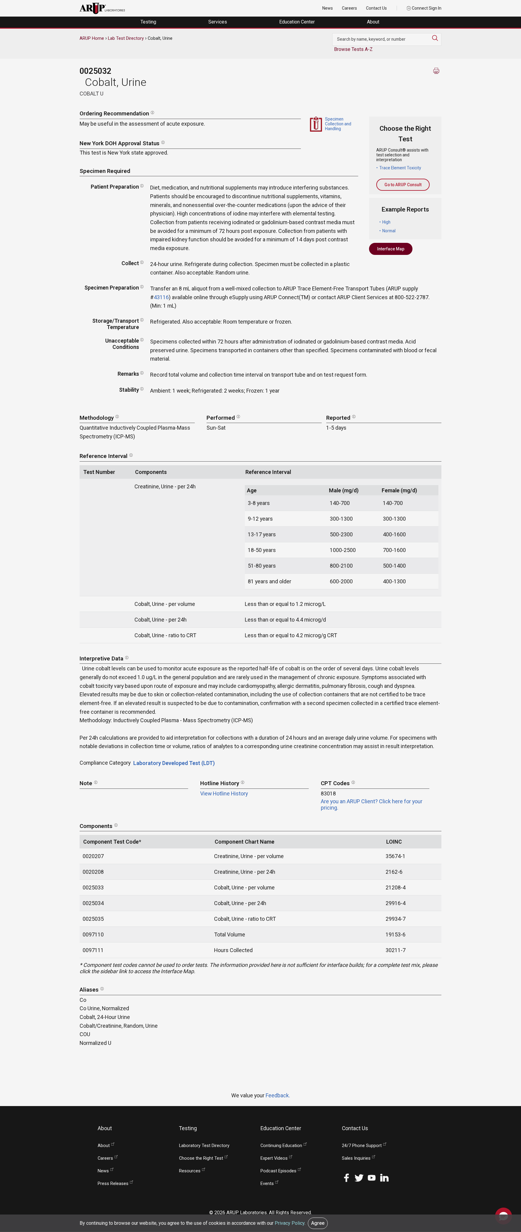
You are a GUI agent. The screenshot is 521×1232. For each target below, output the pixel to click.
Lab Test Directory (126, 38)
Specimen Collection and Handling (338, 124)
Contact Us (376, 8)
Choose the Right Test (201, 1158)
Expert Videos (274, 1158)
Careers (349, 8)
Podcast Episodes (278, 1171)
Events (267, 1183)
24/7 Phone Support (362, 1145)
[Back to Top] (503, 1197)
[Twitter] (359, 1177)
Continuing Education (281, 1145)
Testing (149, 22)
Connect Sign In (426, 8)
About (373, 22)
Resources (190, 1171)
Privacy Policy (290, 1223)
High (386, 222)
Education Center (297, 22)
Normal (389, 230)
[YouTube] (371, 1177)
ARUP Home (92, 38)
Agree (317, 1223)
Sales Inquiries (356, 1158)
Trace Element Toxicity (400, 167)
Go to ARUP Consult (403, 184)
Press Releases (113, 1183)
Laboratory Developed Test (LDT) (174, 763)
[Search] (436, 37)
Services (218, 22)
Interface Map (390, 248)
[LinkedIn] (384, 1177)
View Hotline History (224, 793)
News (327, 8)
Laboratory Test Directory (204, 1145)
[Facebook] (346, 1177)
